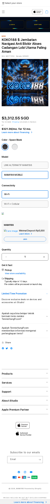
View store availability (15, 273)
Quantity (6, 249)
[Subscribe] (40, 459)
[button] (25, 293)
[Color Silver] (15, 147)
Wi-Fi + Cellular (12, 204)
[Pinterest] (12, 349)
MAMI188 (20, 489)
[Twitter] (7, 349)
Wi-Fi (6, 194)
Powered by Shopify (32, 489)
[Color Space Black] (5, 146)
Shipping (15, 122)
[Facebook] (4, 349)
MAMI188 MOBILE (13, 175)
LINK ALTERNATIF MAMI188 (18, 165)
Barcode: (19, 56)
